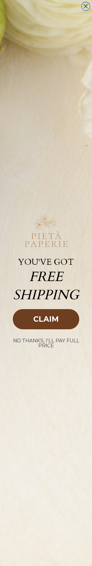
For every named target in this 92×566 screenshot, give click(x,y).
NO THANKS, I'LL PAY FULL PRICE (46, 343)
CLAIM (46, 319)
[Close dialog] (85, 6)
